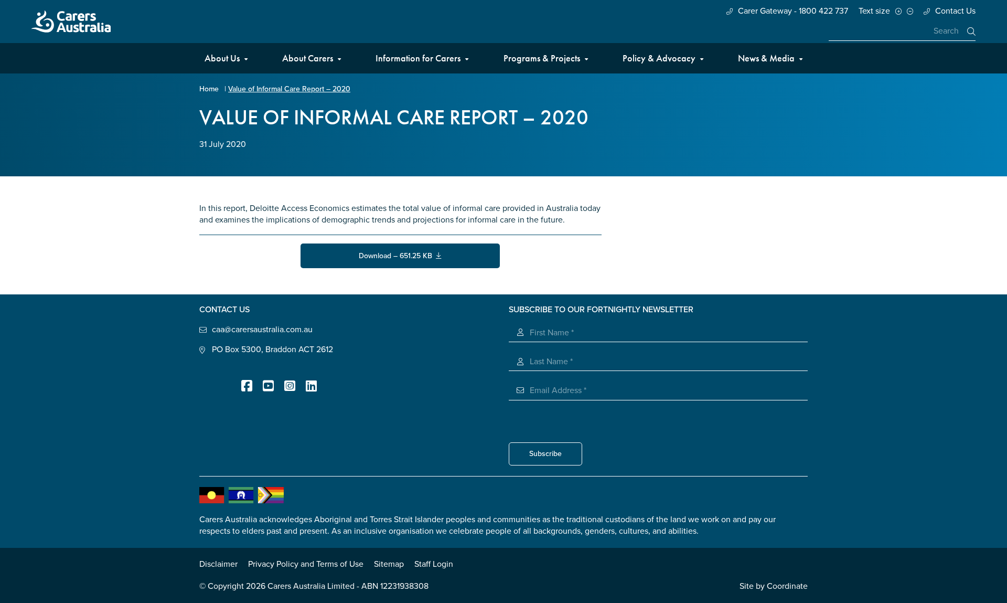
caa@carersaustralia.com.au (262, 329)
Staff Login (433, 564)
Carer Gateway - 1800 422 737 (793, 11)
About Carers (307, 58)
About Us (222, 58)
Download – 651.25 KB (397, 255)
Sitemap (389, 564)
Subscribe (545, 453)
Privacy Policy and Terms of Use (305, 564)
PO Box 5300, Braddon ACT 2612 (272, 349)
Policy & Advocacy (659, 58)
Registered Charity (215, 379)
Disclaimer (218, 564)
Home (209, 88)
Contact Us (955, 11)
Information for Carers (418, 58)
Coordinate (787, 586)
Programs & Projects (542, 58)
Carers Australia (71, 21)
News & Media (766, 58)
